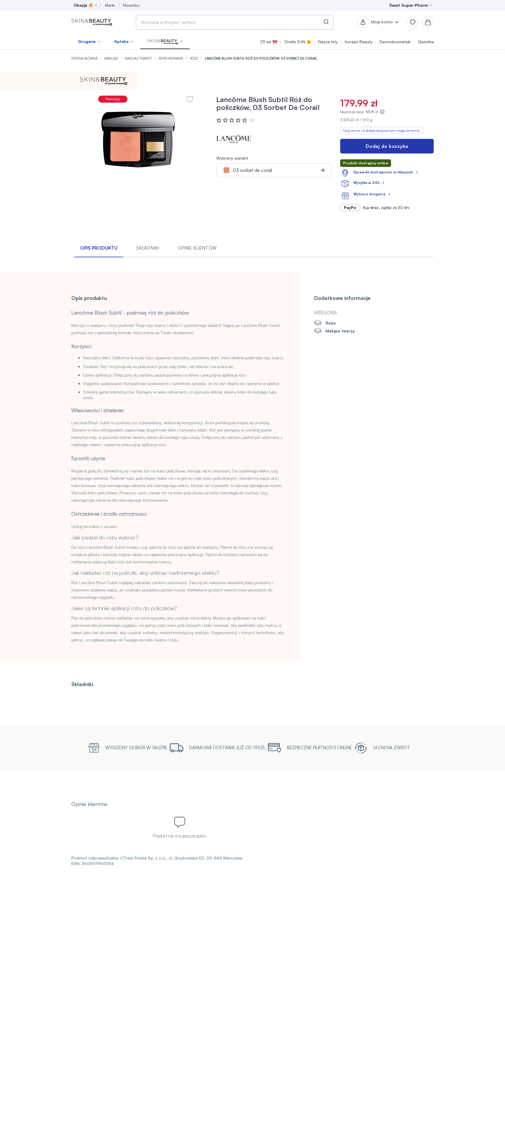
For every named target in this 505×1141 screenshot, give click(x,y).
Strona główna (84, 58)
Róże (194, 58)
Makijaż (111, 58)
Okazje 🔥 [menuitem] (83, 5)
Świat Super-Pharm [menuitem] (408, 5)
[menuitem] (89, 41)
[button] (165, 41)
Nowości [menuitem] (131, 5)
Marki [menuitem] (110, 5)
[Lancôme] (233, 138)
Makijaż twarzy (139, 58)
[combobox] (234, 22)
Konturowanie (171, 58)
